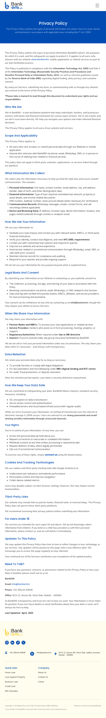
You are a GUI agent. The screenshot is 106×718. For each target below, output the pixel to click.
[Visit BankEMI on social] (7, 642)
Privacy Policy (40, 706)
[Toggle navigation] (97, 5)
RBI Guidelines (52, 706)
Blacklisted (97, 706)
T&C (32, 706)
